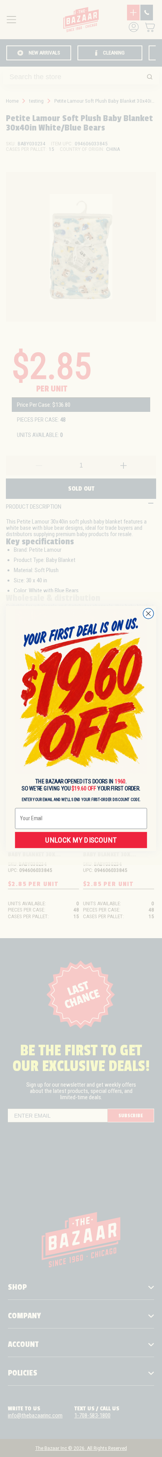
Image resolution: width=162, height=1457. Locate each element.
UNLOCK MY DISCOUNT (81, 839)
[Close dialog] (148, 613)
